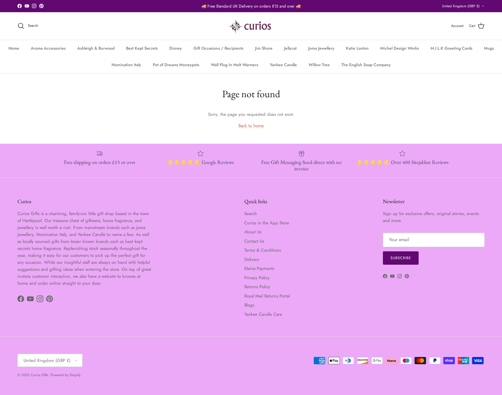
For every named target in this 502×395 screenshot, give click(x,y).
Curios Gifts (39, 375)
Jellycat (290, 48)
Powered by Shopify (65, 375)
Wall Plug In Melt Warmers (234, 65)
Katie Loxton (357, 48)
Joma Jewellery (321, 48)
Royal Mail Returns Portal (267, 296)
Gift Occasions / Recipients (218, 48)
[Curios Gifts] (251, 26)
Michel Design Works (399, 48)
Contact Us (254, 241)
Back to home (251, 125)
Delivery (251, 259)
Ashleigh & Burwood (95, 48)
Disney (175, 48)
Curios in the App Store (266, 223)
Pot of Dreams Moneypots (176, 65)
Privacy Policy (257, 278)
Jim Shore (263, 48)
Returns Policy (257, 287)
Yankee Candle (283, 65)
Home (13, 48)
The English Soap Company (366, 65)
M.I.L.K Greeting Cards (451, 48)
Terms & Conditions (262, 250)
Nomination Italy (126, 65)
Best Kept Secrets (142, 48)
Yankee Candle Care (263, 314)
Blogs (249, 305)
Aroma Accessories (48, 48)
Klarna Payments (259, 268)
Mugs (489, 48)
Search (250, 213)
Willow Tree (319, 65)
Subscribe (400, 258)
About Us (252, 232)
